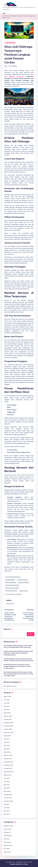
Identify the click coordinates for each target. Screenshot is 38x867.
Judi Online (7, 839)
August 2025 (7, 735)
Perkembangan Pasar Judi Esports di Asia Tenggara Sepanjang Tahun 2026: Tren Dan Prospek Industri (17, 666)
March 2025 (7, 752)
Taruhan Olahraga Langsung (11, 588)
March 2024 (7, 791)
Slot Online (7, 848)
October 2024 (8, 768)
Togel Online (7, 852)
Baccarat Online (8, 826)
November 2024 (8, 765)
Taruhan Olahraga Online (11, 590)
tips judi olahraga (24, 590)
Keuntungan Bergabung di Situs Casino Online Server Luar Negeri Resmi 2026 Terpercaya (18, 646)
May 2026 (7, 706)
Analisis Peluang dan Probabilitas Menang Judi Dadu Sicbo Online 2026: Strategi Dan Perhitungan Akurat (18, 653)
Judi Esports (7, 832)
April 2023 (7, 814)
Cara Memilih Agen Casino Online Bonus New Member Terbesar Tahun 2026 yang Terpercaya (18, 659)
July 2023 (6, 804)
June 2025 (7, 742)
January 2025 (8, 758)
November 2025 (8, 726)
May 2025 (7, 745)
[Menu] (4, 13)
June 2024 (7, 781)
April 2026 (7, 709)
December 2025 (8, 722)
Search (7, 629)
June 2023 (7, 807)
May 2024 (7, 785)
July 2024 (6, 778)
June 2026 (7, 703)
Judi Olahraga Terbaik (22, 579)
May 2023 (7, 811)
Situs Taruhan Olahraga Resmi (12, 585)
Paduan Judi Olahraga (23, 582)
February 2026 (8, 716)
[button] (10, 603)
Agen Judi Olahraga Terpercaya (12, 577)
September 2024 (9, 771)
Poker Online (7, 842)
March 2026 (7, 713)
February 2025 (8, 755)
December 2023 (8, 801)
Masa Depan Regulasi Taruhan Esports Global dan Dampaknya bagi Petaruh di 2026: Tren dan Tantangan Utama (18, 673)
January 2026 (8, 719)
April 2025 (7, 749)
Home (3, 16)
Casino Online (8, 829)
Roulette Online (8, 845)
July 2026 (6, 700)
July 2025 (6, 739)
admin (8, 600)
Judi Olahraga (10, 42)
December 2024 (8, 762)
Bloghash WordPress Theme (19, 864)
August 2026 (7, 696)
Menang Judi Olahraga (10, 582)
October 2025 (8, 729)
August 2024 (7, 775)
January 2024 (8, 798)
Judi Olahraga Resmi (10, 579)
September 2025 (9, 732)
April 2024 (7, 788)
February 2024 (8, 794)
